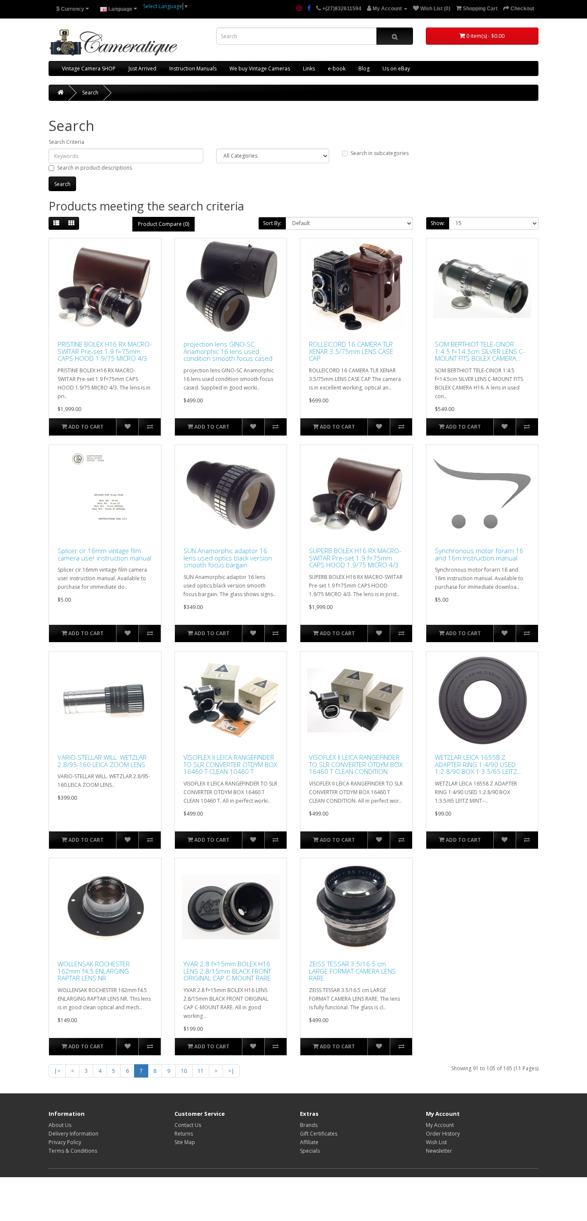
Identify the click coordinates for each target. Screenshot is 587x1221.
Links (309, 68)
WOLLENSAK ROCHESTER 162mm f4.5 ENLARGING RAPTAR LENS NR (94, 971)
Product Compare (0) (163, 224)
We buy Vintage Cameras (259, 68)
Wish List (436, 1142)
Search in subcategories (380, 153)
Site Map (184, 1142)
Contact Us (187, 1125)
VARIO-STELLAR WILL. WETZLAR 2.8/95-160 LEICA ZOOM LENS (102, 761)
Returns (183, 1133)
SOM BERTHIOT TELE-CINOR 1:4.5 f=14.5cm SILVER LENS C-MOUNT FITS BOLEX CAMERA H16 (480, 351)
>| (231, 1071)
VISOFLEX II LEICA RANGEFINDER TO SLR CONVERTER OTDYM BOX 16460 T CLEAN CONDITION (356, 764)
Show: (438, 223)
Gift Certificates (318, 1133)
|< (57, 1071)
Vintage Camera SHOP (89, 68)
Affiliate (309, 1142)
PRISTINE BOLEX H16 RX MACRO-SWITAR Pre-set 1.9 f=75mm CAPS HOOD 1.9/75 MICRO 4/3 (105, 351)
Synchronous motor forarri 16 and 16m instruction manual (479, 554)
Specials (310, 1150)
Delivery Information (73, 1133)
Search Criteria (66, 142)
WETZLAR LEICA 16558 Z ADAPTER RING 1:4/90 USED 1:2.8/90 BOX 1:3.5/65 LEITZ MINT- (476, 764)
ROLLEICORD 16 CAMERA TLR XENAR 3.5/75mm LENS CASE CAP (351, 351)
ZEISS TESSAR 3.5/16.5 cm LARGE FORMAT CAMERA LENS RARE (352, 971)
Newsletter (439, 1150)
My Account (440, 1125)
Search (90, 92)
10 (184, 1071)
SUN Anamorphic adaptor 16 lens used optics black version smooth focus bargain (227, 558)
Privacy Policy (65, 1142)
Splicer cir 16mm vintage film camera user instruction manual (104, 554)
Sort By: (272, 223)
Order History (443, 1133)
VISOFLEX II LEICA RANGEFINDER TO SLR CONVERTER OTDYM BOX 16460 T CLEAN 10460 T (230, 764)
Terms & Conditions (73, 1150)
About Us (60, 1125)
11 (201, 1071)
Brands (309, 1125)
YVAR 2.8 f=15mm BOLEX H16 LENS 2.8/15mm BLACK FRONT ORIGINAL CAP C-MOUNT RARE (227, 971)
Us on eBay (396, 68)
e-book (336, 68)
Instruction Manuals (193, 68)
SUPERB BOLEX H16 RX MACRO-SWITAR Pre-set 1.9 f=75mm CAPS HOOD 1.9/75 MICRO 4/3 (355, 558)
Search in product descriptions (94, 167)
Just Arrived (142, 68)
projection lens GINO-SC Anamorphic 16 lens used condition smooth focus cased (227, 351)
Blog (364, 68)
